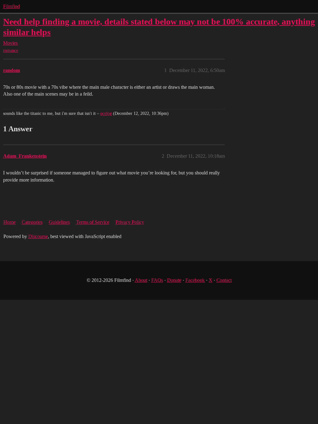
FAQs (157, 280)
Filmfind (11, 6)
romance (10, 50)
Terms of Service (92, 222)
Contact (224, 280)
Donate (174, 280)
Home (9, 222)
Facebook (195, 280)
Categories (32, 222)
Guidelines (59, 222)
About (141, 280)
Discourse (38, 236)
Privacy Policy (130, 222)
